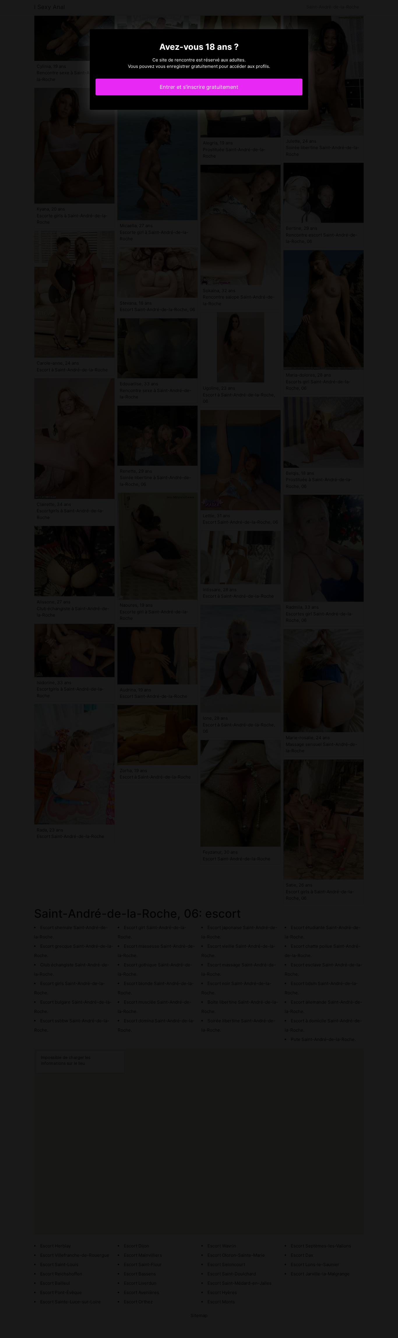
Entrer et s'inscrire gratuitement (199, 87)
